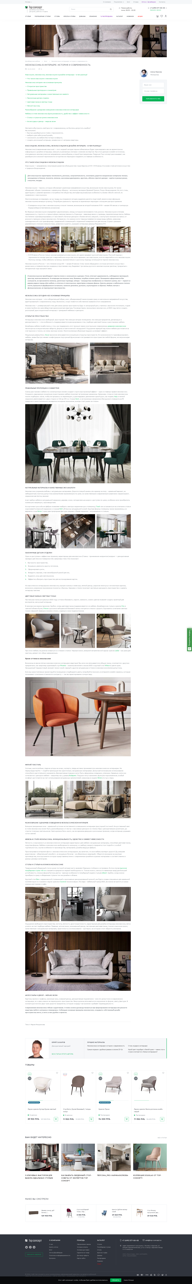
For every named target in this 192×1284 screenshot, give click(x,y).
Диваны (99, 1255)
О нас (51, 1244)
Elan (37, 879)
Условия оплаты (82, 1247)
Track (98, 506)
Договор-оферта (83, 1255)
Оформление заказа (84, 1244)
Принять (115, 1280)
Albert (104, 873)
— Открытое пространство (36, 86)
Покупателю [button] (118, 2)
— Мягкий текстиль (32, 106)
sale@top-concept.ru (153, 1240)
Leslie (117, 650)
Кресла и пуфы (102, 1252)
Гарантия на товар (83, 1252)
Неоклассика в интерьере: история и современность (106, 1046)
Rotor (40, 511)
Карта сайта (81, 1258)
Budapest (72, 775)
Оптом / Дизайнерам (149, 2)
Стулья (99, 1244)
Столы (99, 1250)
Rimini (100, 778)
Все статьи (162, 1137)
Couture (63, 882)
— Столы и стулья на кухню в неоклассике (41, 117)
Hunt (77, 399)
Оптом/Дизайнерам (55, 1252)
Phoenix (63, 665)
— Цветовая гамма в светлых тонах (38, 102)
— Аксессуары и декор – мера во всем (40, 121)
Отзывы (135, 2)
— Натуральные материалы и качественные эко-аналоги (47, 94)
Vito (122, 606)
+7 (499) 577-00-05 (157, 8)
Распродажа (101, 1258)
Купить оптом (53, 1247)
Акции (99, 1264)
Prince (45, 608)
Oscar (47, 335)
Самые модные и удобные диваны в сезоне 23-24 (105, 1049)
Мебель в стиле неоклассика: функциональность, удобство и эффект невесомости (57, 113)
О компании (107, 2)
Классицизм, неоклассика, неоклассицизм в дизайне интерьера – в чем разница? (56, 75)
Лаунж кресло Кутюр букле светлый (42, 1109)
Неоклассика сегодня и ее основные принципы (43, 82)
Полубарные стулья (103, 1247)
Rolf (61, 509)
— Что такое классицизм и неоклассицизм (41, 78)
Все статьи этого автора (62, 1054)
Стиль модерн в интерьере (137, 1046)
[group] (43, 1213)
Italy (115, 396)
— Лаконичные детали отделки (37, 98)
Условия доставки (83, 1250)
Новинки (100, 1261)
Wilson (107, 665)
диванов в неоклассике (117, 326)
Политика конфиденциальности (59, 1255)
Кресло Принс (104, 1109)
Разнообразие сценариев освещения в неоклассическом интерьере (52, 110)
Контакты (162, 2)
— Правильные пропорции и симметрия (40, 90)
